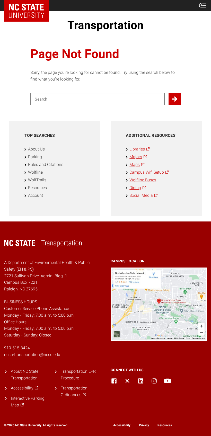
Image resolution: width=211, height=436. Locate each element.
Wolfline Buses (142, 179)
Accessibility (121, 425)
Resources (164, 425)
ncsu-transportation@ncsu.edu (32, 354)
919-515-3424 (17, 347)
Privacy (144, 425)
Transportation (105, 25)
